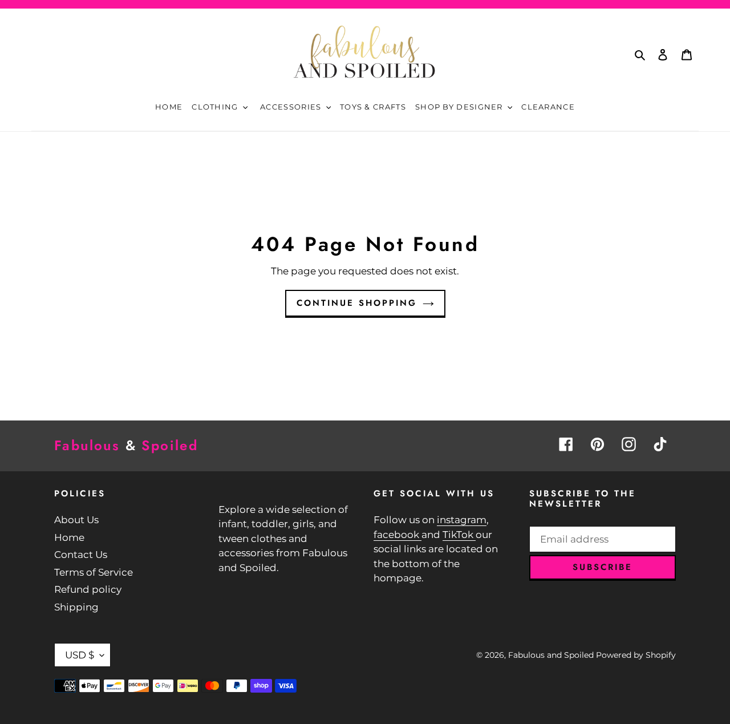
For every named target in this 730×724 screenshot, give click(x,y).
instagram (461, 519)
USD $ (79, 655)
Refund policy (87, 589)
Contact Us (80, 554)
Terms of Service (93, 572)
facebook (397, 534)
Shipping (76, 607)
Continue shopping (357, 303)
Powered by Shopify (636, 655)
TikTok (459, 534)
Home (69, 537)
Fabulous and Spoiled (551, 655)
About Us (76, 519)
